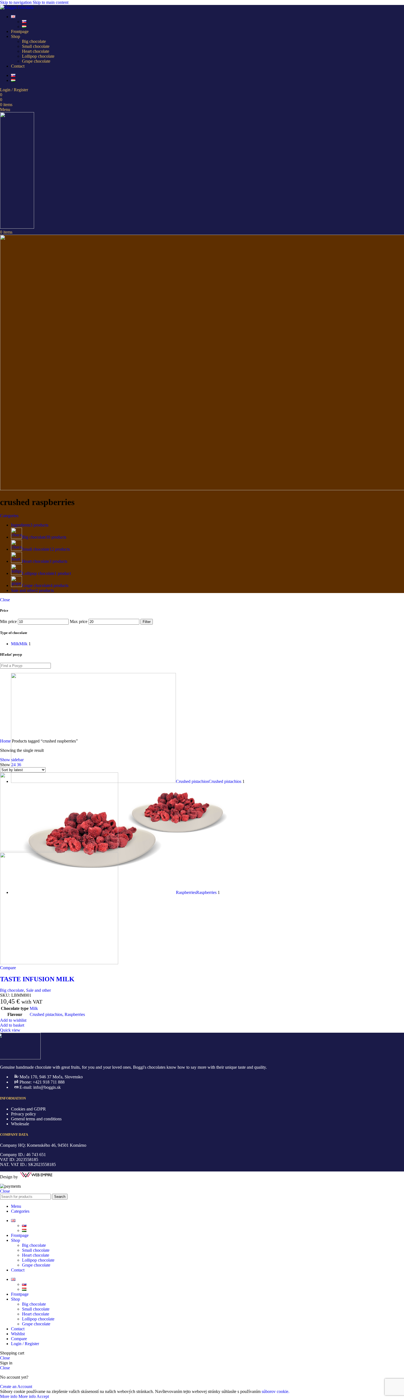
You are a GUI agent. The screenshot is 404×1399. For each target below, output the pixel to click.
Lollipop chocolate (38, 56)
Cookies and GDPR (28, 1109)
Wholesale (20, 1123)
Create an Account (16, 1386)
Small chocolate (35, 46)
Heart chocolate (35, 51)
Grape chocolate (36, 61)
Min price (8, 621)
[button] (12, 1025)
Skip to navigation (16, 2)
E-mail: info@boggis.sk (40, 1087)
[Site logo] (17, 7)
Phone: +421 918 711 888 (42, 1082)
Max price (78, 621)
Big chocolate (34, 41)
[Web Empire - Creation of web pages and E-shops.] (36, 1176)
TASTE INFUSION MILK (37, 979)
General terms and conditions (36, 1119)
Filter (147, 622)
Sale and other (38, 990)
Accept (43, 1396)
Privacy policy (23, 1114)
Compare (19, 1338)
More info (18, 1396)
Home (6, 741)
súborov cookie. (275, 1391)
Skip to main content (50, 2)
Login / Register (25, 1343)
